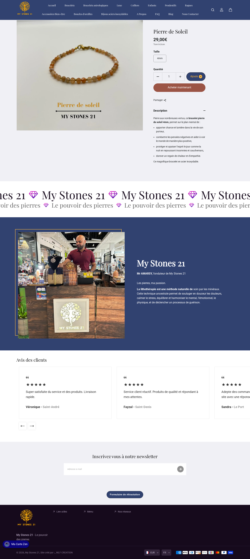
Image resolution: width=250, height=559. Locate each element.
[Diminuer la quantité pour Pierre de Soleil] (157, 76)
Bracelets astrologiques (95, 5)
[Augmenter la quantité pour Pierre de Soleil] (180, 76)
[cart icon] (230, 10)
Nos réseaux (124, 511)
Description (160, 110)
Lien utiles (61, 511)
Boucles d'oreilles (83, 14)
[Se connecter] (221, 10)
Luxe (119, 5)
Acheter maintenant (179, 87)
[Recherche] (213, 10)
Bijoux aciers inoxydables (114, 14)
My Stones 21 (32, 552)
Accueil (52, 5)
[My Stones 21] (24, 10)
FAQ (157, 14)
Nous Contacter (190, 14)
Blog (170, 14)
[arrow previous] (22, 426)
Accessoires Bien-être (53, 14)
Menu (90, 511)
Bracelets (69, 5)
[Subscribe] (180, 469)
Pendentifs (170, 5)
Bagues (189, 5)
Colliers (135, 5)
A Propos (141, 14)
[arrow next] (32, 426)
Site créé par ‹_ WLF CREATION (56, 552)
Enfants (152, 5)
